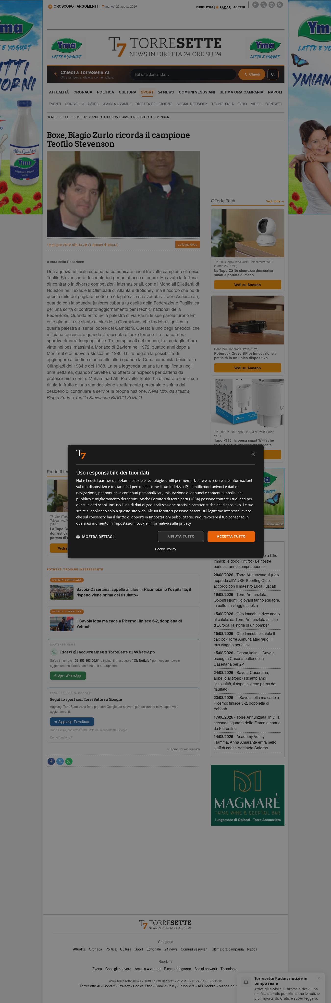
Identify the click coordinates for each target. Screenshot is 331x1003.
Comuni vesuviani (194, 949)
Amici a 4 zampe (147, 968)
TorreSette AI (90, 985)
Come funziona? (61, 737)
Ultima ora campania (228, 949)
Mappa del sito (230, 985)
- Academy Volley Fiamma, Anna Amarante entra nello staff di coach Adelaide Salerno (245, 742)
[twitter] (263, 4)
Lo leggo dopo (187, 244)
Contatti (109, 985)
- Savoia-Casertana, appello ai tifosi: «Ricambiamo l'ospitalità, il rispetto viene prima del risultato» (245, 681)
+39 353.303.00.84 (86, 660)
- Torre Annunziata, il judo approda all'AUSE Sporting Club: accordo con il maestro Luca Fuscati (246, 580)
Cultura (125, 949)
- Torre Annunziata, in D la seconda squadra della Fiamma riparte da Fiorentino (247, 722)
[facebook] (255, 4)
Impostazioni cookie (130, 523)
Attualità (79, 949)
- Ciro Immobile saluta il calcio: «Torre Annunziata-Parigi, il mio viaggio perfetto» (244, 639)
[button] (96, 536)
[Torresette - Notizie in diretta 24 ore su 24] (166, 924)
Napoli (252, 949)
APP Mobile (207, 985)
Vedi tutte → (275, 201)
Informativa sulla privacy (170, 523)
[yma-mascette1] (264, 47)
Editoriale (154, 949)
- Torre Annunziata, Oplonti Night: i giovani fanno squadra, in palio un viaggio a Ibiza (247, 600)
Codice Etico (142, 985)
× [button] (253, 454)
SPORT (65, 117)
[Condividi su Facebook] (51, 761)
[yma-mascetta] (66, 47)
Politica (111, 949)
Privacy (124, 985)
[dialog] (166, 501)
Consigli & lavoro (118, 968)
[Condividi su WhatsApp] (69, 761)
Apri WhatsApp (69, 675)
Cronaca (95, 949)
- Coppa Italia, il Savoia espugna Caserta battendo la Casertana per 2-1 (244, 658)
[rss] (280, 4)
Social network (206, 968)
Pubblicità (187, 985)
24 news (170, 949)
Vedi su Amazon (247, 284)
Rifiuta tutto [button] (181, 536)
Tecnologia (229, 968)
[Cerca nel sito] (273, 74)
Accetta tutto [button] (231, 536)
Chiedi (254, 74)
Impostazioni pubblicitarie (171, 517)
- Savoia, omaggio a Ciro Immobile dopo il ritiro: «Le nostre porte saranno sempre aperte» (245, 561)
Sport (139, 949)
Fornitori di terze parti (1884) (175, 498)
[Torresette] (165, 47)
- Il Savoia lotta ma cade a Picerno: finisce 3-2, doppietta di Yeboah (246, 703)
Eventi (97, 968)
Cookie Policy (166, 985)
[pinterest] (272, 4)
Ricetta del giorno (177, 968)
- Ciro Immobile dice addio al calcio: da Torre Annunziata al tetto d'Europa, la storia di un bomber (247, 619)
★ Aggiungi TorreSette (72, 721)
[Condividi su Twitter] (60, 761)
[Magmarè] (247, 795)
